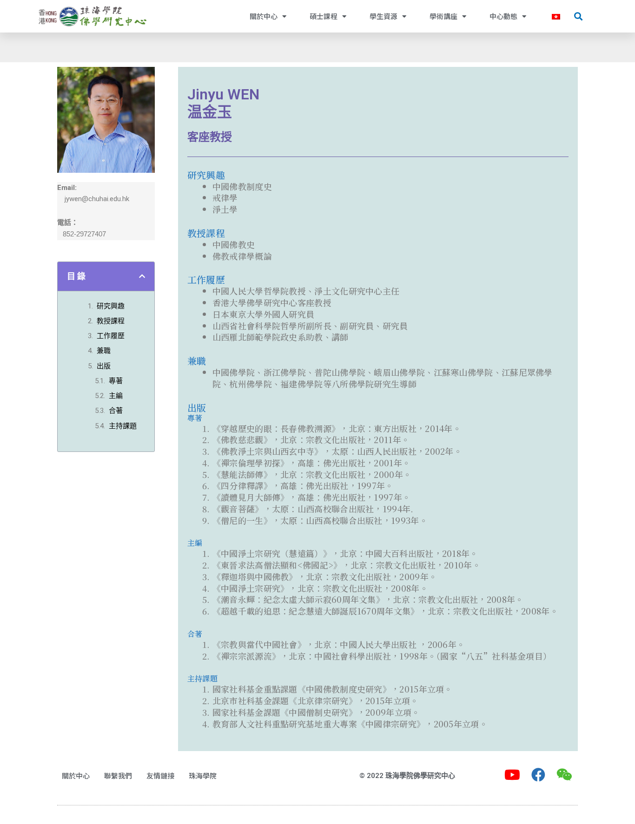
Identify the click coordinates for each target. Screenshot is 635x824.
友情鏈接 (160, 775)
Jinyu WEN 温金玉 (223, 103)
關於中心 (264, 16)
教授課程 (111, 321)
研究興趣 (111, 306)
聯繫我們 (118, 775)
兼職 (104, 351)
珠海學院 (203, 775)
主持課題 (123, 426)
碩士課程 (323, 16)
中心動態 (503, 16)
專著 (116, 381)
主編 (116, 396)
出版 (104, 366)
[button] (578, 16)
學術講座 (443, 16)
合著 (116, 410)
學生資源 (383, 16)
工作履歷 (111, 336)
